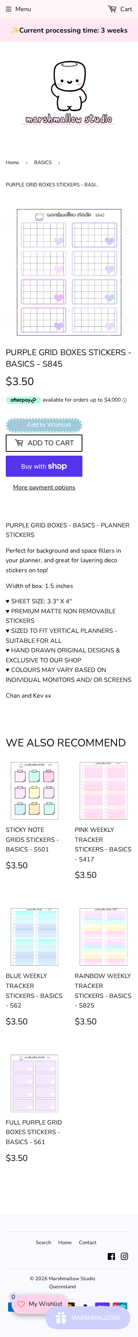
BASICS (43, 162)
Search (43, 1242)
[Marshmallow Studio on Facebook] (111, 1257)
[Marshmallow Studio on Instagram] (124, 1257)
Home (12, 162)
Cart (125, 9)
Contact (88, 1242)
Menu (23, 9)
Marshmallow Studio (72, 1278)
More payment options (44, 487)
